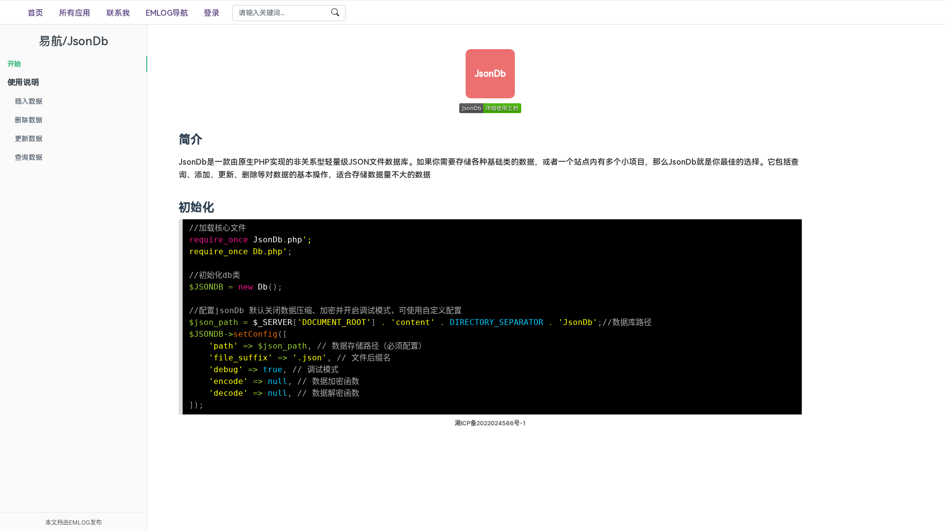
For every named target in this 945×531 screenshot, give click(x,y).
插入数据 (28, 101)
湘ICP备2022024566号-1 (490, 423)
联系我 (118, 13)
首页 (35, 13)
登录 (212, 13)
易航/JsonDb (73, 41)
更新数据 (28, 139)
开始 (14, 64)
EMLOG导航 (167, 13)
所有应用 (75, 13)
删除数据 (28, 120)
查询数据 (28, 157)
